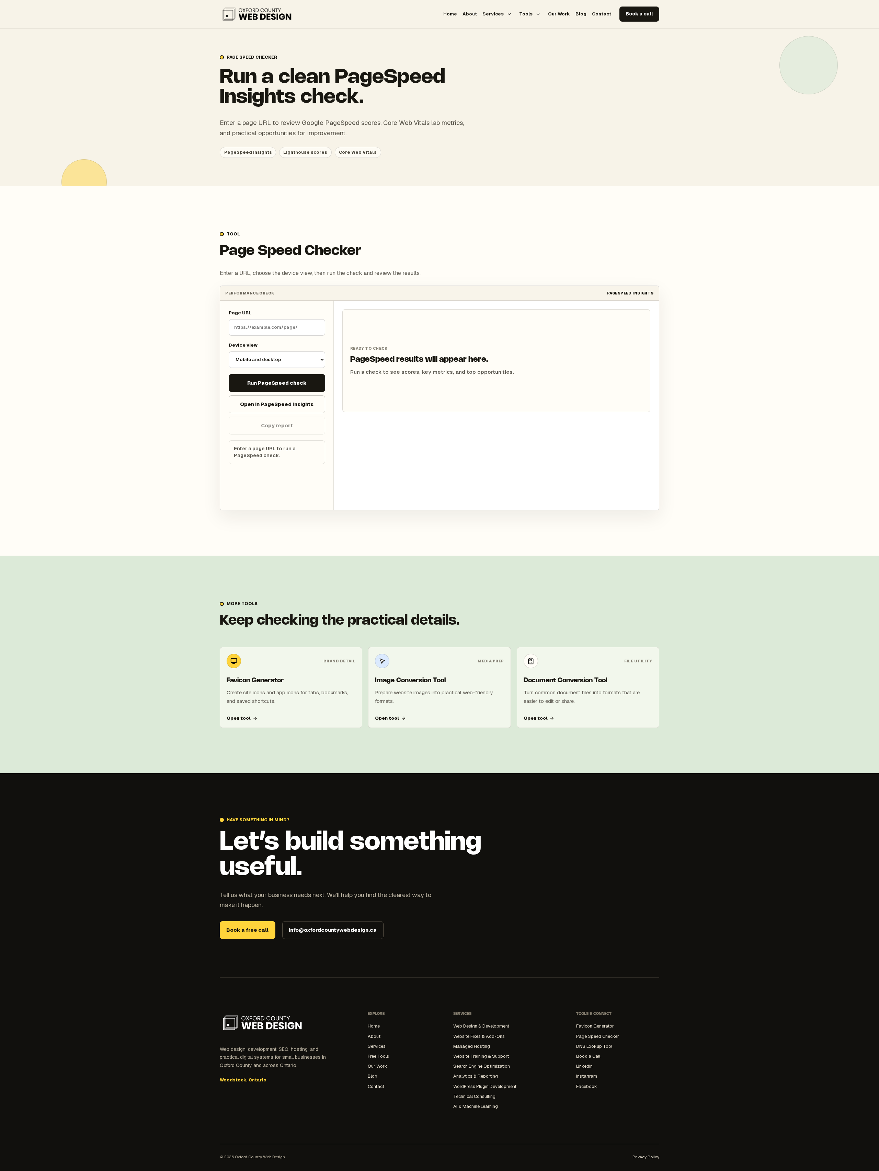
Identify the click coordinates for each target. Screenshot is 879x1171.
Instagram (586, 1076)
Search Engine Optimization (481, 1066)
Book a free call (247, 930)
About (470, 14)
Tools (526, 14)
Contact (601, 14)
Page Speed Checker (597, 1036)
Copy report (277, 425)
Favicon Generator (595, 1026)
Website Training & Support (481, 1056)
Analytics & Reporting (475, 1076)
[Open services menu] (509, 14)
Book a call (639, 14)
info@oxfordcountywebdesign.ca (333, 930)
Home (450, 14)
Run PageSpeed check (277, 383)
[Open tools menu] (538, 14)
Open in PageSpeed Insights (276, 404)
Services (493, 14)
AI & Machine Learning (475, 1106)
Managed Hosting (471, 1046)
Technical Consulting (474, 1096)
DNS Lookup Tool (594, 1046)
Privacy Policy (645, 1156)
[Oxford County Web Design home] (257, 14)
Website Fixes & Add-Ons (479, 1036)
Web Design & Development (481, 1026)
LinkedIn (584, 1066)
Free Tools (378, 1056)
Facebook (586, 1086)
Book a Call (588, 1056)
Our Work (559, 14)
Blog (580, 14)
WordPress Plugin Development (484, 1086)
